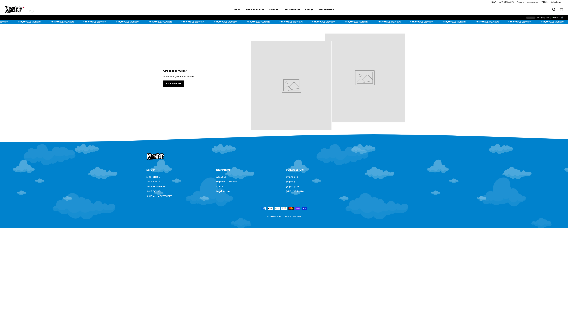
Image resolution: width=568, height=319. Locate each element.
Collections (556, 2)
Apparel (520, 2)
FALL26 (544, 2)
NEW (494, 2)
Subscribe (284, 195)
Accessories (532, 2)
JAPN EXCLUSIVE (506, 2)
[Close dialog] (314, 133)
